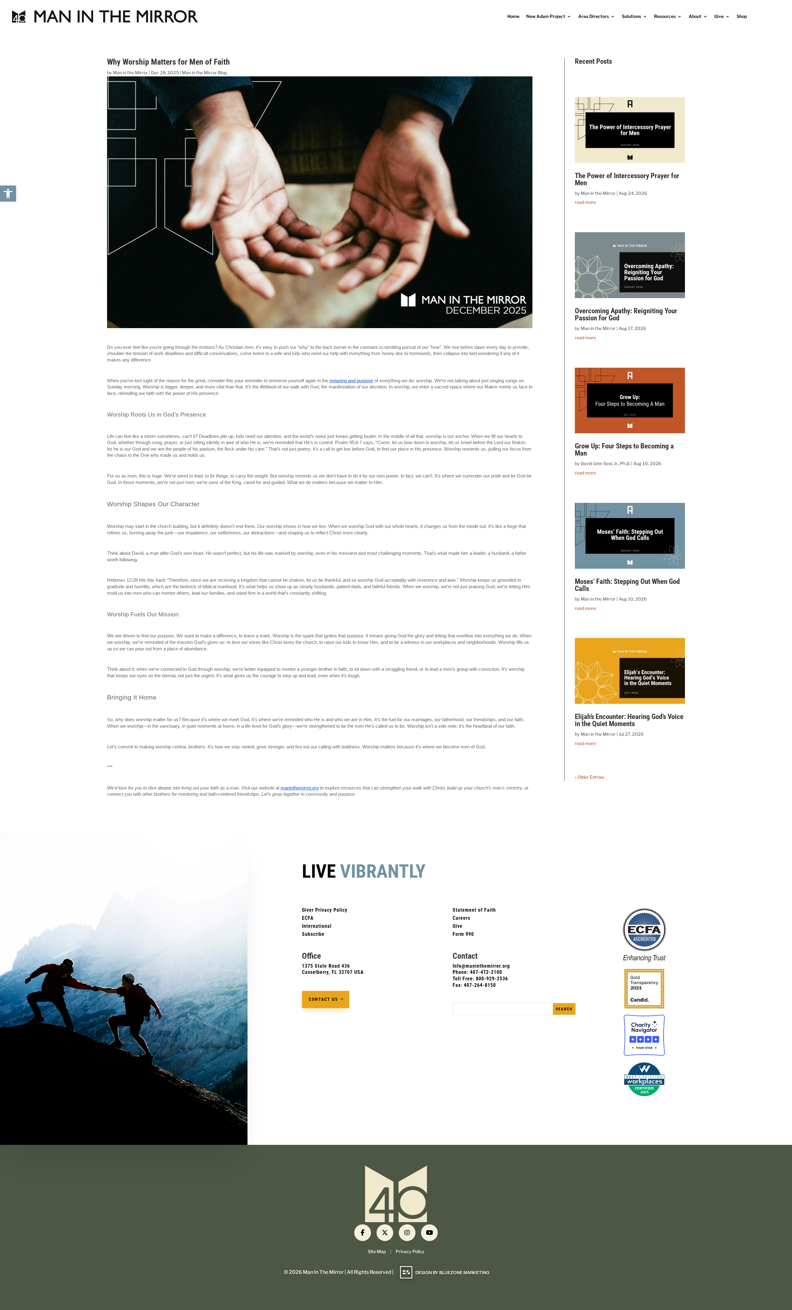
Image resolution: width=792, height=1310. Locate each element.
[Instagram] (407, 1232)
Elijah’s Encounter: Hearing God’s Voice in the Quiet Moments (629, 720)
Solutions (631, 16)
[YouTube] (429, 1232)
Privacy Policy (410, 1251)
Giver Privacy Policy (324, 910)
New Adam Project (545, 16)
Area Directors (593, 16)
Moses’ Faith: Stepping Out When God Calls (627, 585)
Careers (461, 918)
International (317, 926)
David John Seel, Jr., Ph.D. (605, 463)
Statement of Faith (474, 910)
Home (513, 16)
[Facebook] (362, 1232)
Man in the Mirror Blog (204, 72)
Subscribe (313, 934)
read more (585, 202)
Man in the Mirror (130, 72)
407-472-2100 (486, 972)
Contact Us (323, 999)
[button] (8, 194)
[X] (385, 1232)
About (695, 16)
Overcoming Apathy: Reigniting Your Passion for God (626, 314)
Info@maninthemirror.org (481, 966)
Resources (665, 16)
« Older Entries (589, 777)
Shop (742, 16)
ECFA (308, 918)
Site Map (377, 1251)
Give (719, 16)
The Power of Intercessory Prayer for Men (627, 179)
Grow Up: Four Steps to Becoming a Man (624, 449)
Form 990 (463, 934)
